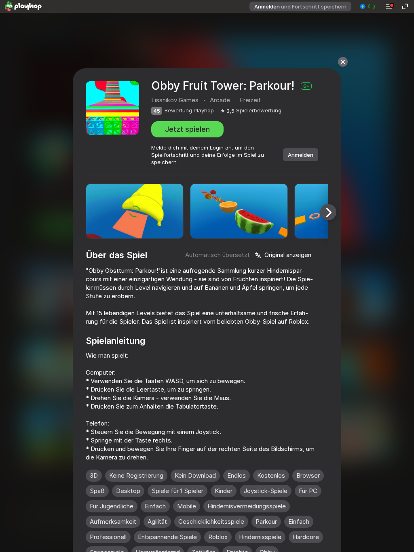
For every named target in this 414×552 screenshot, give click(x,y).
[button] (367, 6)
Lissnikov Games (175, 100)
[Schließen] (343, 62)
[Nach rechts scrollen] (328, 212)
